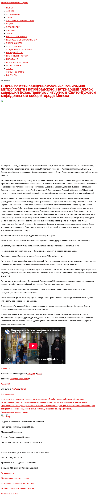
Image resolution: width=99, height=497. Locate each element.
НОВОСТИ (11, 8)
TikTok (23, 389)
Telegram (31, 373)
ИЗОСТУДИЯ (12, 59)
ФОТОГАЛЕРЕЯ (13, 65)
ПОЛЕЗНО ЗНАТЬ (14, 43)
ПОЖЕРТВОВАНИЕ (15, 72)
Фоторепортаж (7, 394)
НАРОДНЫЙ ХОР (14, 53)
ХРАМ (9, 17)
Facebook (5, 384)
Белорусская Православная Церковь (17, 488)
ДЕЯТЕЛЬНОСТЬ (14, 46)
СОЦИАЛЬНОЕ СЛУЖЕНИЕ (19, 49)
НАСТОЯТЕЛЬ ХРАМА (16, 37)
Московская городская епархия (15, 478)
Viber (39, 373)
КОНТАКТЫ (11, 75)
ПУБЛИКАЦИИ (13, 14)
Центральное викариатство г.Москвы (17, 483)
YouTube (15, 389)
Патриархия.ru (7, 473)
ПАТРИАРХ (11, 30)
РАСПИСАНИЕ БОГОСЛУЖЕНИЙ (21, 40)
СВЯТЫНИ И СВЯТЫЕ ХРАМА (20, 20)
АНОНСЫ (10, 11)
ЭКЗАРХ (10, 33)
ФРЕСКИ (10, 24)
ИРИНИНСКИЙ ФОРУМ (17, 56)
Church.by (5, 368)
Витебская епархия (9, 493)
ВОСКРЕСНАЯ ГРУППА (17, 62)
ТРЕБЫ (9, 69)
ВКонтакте (23, 379)
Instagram (14, 379)
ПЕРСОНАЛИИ (13, 27)
